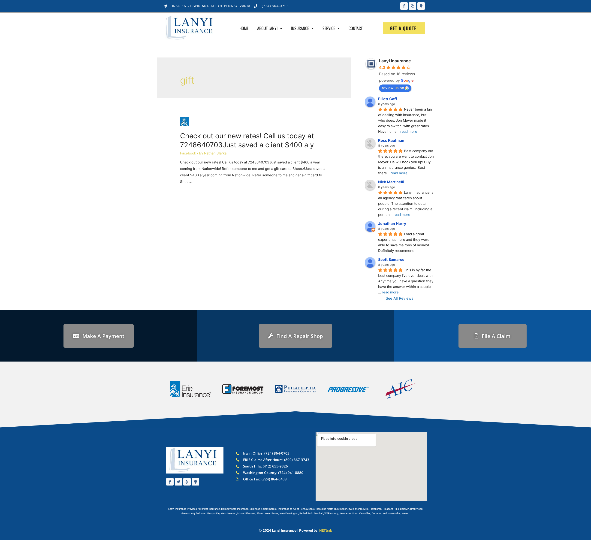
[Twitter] (178, 482)
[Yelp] (412, 6)
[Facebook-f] (404, 6)
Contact (355, 28)
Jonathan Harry (392, 223)
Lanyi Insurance (395, 60)
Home (243, 28)
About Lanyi (267, 28)
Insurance (300, 28)
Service (329, 28)
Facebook (188, 153)
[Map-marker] (421, 6)
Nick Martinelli (391, 182)
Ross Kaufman (391, 140)
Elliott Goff (387, 99)
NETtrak (325, 530)
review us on (393, 87)
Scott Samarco (391, 259)
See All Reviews (399, 298)
